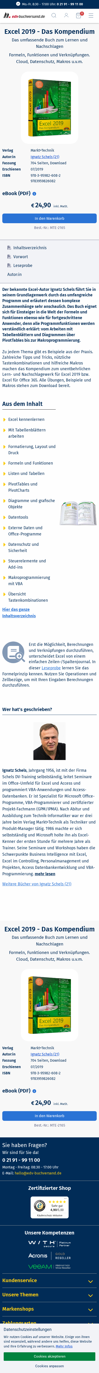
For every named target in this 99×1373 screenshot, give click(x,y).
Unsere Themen (20, 1295)
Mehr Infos (64, 1346)
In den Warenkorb (49, 218)
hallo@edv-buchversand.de (38, 1173)
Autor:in (14, 274)
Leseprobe (22, 265)
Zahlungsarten (19, 1323)
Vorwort (20, 256)
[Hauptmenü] (93, 16)
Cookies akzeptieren (49, 1356)
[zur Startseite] (23, 15)
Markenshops (18, 1309)
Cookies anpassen (49, 1366)
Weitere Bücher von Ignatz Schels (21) (36, 884)
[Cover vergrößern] (49, 107)
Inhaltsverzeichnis (30, 248)
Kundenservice (19, 1280)
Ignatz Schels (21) (45, 157)
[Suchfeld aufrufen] (56, 15)
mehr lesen (45, 874)
